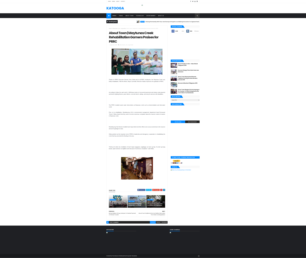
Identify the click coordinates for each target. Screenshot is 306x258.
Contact (123, 1)
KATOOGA (115, 8)
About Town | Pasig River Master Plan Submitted (135, 204)
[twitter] (193, 1)
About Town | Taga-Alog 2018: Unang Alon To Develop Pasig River (118, 203)
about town (115, 28)
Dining (113, 1)
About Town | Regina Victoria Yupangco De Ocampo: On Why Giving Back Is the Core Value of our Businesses (188, 91)
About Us (161, 15)
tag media (123, 28)
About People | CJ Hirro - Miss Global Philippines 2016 (188, 64)
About (118, 1)
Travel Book (178, 122)
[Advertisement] (185, 46)
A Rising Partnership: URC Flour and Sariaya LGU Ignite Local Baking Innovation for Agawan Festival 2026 (164, 21)
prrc (119, 28)
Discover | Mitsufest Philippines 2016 (187, 83)
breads (132, 21)
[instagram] (197, 1)
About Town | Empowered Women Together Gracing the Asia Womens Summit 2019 (187, 78)
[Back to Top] (199, 256)
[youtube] (195, 1)
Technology (140, 15)
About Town (129, 15)
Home (109, 1)
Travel (121, 15)
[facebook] (191, 1)
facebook (164, 222)
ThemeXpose (115, 255)
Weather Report (192, 122)
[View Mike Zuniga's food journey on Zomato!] (181, 170)
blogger (153, 222)
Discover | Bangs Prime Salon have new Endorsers (188, 71)
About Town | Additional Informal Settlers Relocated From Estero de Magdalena (154, 203)
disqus (158, 222)
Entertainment (151, 15)
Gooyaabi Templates (131, 255)
